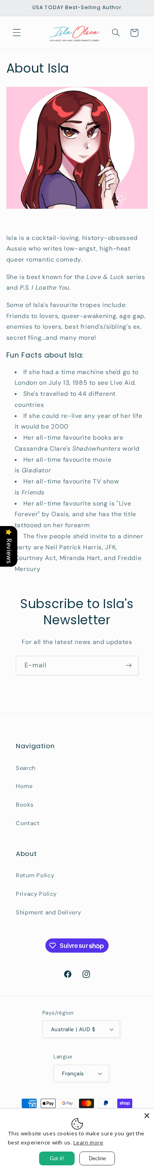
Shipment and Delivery (48, 912)
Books (24, 805)
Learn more (88, 1142)
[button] (17, 33)
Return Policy (35, 875)
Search (26, 768)
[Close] (147, 1116)
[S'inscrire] (129, 665)
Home (24, 786)
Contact (27, 823)
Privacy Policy (36, 894)
